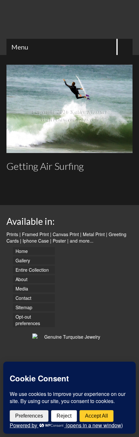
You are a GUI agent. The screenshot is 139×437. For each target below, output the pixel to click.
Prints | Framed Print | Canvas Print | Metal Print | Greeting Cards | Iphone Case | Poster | (66, 237)
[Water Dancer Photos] (69, 19)
